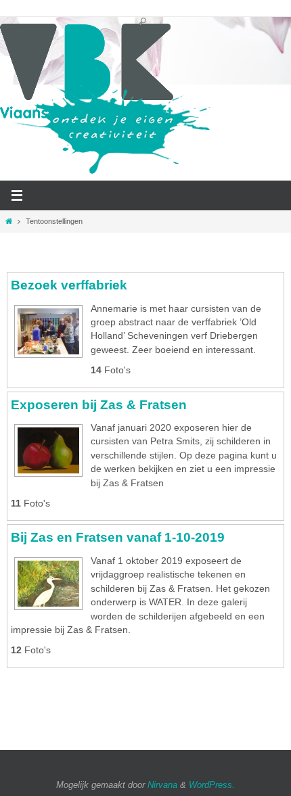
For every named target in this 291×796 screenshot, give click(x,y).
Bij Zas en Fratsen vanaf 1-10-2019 (118, 537)
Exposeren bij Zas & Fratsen (99, 405)
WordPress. (212, 785)
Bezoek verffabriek (69, 285)
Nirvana (162, 785)
